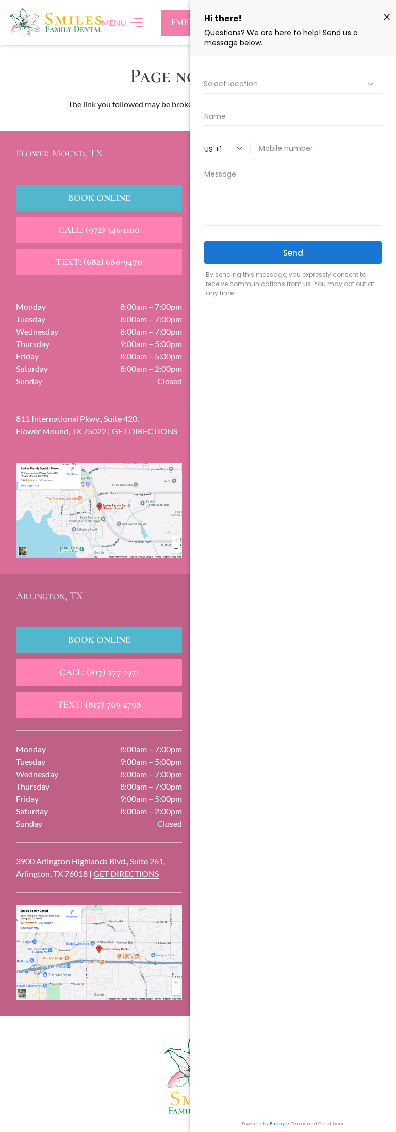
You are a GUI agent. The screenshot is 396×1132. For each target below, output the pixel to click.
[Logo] (55, 22)
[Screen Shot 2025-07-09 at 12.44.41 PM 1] (99, 510)
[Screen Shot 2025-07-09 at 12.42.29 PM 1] (99, 952)
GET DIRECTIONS (144, 431)
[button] (122, 23)
